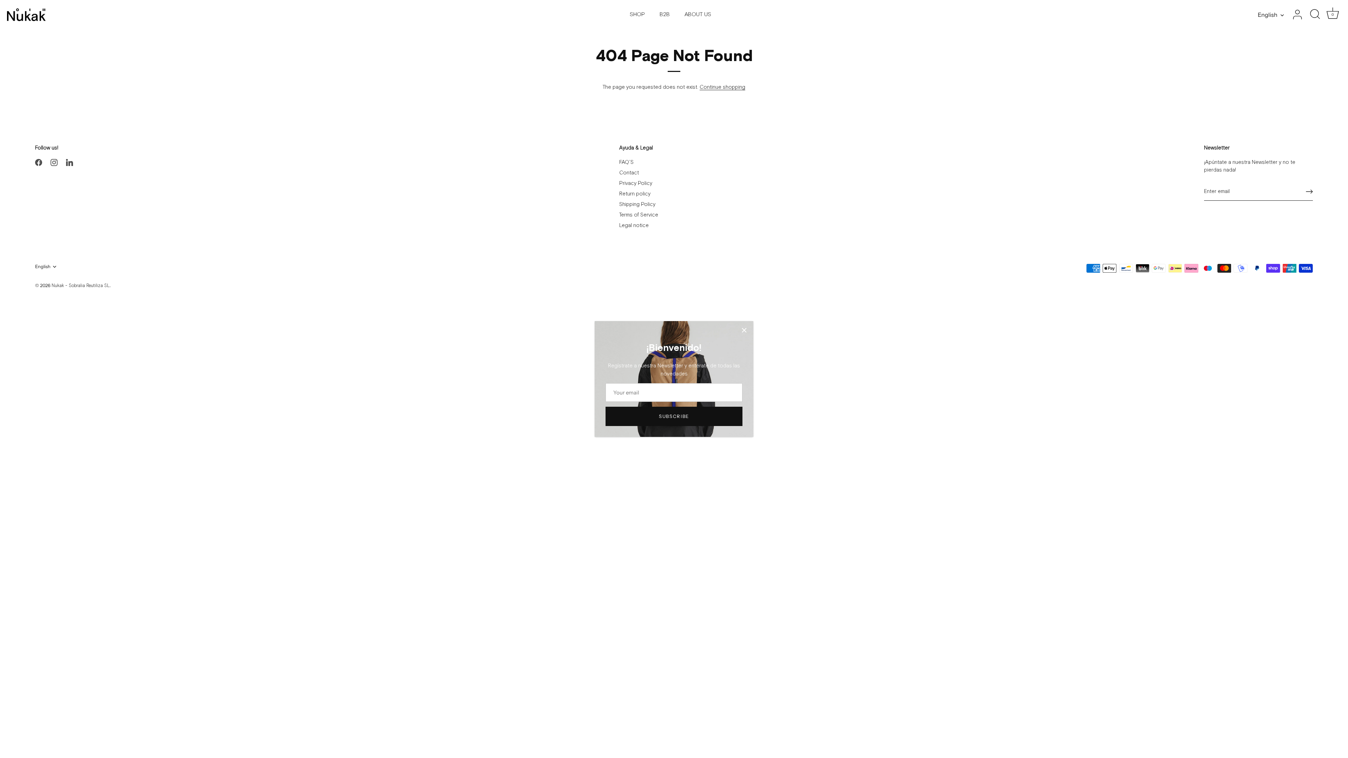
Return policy (634, 194)
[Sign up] (1309, 191)
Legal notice (634, 225)
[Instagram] (54, 162)
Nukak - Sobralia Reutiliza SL (81, 286)
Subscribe (674, 416)
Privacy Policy (635, 183)
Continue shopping (722, 87)
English (1267, 14)
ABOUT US (698, 15)
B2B (665, 15)
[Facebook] (38, 162)
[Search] (1315, 14)
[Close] (744, 330)
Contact (629, 172)
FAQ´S (626, 162)
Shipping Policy (637, 204)
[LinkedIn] (69, 162)
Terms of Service (638, 215)
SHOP (637, 15)
